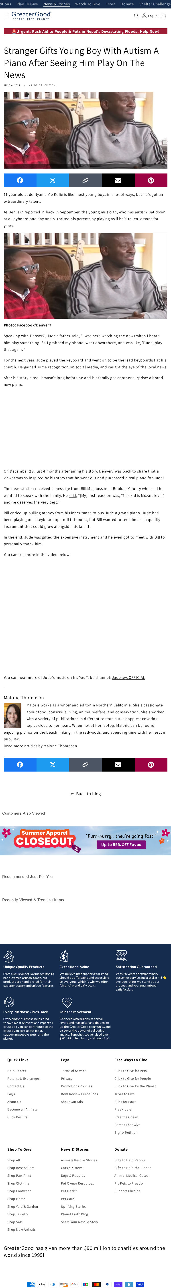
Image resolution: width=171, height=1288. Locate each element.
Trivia (110, 4)
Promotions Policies (76, 1086)
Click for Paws (125, 1101)
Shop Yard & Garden (22, 1206)
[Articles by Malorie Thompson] (13, 715)
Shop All (13, 1160)
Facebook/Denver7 (34, 325)
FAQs (11, 1094)
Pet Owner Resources (77, 1183)
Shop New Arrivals (21, 1229)
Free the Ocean (126, 1117)
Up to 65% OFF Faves (121, 844)
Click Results (17, 1117)
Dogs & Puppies (73, 1175)
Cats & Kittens (72, 1167)
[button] (6, 15)
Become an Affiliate (22, 1109)
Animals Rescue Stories (79, 1160)
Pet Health (69, 1191)
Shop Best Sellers (20, 1167)
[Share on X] (53, 180)
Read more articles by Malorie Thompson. (41, 745)
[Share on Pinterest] (151, 180)
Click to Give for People (132, 1078)
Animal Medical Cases (131, 1175)
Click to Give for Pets (130, 1070)
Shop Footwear (19, 1191)
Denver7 (37, 335)
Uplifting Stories (73, 1206)
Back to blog (88, 794)
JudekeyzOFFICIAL (128, 677)
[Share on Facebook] (20, 180)
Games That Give (127, 1124)
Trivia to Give (124, 1094)
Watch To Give (88, 4)
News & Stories (56, 4)
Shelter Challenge (155, 4)
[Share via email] (118, 180)
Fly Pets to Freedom (130, 1183)
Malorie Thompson (42, 85)
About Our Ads (72, 1101)
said (72, 495)
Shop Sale (15, 1222)
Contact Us (15, 1086)
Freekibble (122, 1109)
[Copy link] (85, 180)
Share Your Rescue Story (79, 1222)
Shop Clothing (18, 1183)
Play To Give (27, 4)
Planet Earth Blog (74, 1214)
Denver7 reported (24, 212)
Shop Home (16, 1198)
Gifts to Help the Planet (132, 1167)
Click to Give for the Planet (135, 1086)
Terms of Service (74, 1070)
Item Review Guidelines (79, 1094)
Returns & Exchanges (23, 1078)
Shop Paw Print (19, 1175)
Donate (127, 4)
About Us (14, 1101)
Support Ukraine (127, 1191)
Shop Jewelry (17, 1214)
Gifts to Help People (130, 1160)
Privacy (67, 1078)
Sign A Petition (125, 1132)
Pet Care (67, 1198)
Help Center (16, 1070)
